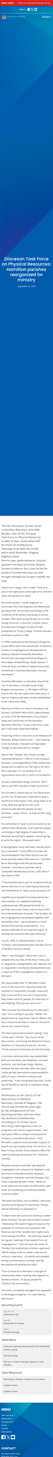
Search (22, 9)
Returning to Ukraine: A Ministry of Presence (24, 1379)
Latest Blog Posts (11, 1372)
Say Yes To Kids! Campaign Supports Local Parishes (23, 1363)
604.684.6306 (7, 1453)
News (4, 1425)
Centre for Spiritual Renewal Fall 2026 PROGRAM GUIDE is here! (26, 1348)
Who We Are (7, 1415)
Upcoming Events (11, 1305)
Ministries (6, 1418)
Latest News (8, 1340)
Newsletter (6, 1431)
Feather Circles (11, 1385)
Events (4, 1428)
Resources (6, 1421)
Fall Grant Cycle (11, 1355)
